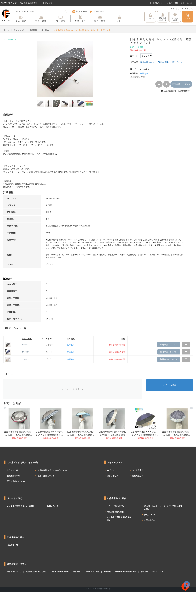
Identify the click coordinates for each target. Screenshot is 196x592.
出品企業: (134, 62)
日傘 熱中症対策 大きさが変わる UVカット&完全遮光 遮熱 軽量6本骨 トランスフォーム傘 (81, 433)
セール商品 (99, 11)
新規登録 (162, 19)
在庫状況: (134, 73)
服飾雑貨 (33, 30)
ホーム (6, 30)
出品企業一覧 (12, 545)
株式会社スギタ (147, 62)
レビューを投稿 (10, 39)
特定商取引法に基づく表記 (36, 571)
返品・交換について (46, 475)
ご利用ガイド (156, 3)
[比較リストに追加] (159, 84)
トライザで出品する (115, 506)
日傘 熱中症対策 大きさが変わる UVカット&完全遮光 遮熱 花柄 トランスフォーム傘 (176, 433)
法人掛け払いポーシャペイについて (52, 470)
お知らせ (144, 571)
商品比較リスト (138, 475)
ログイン (150, 18)
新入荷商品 (81, 11)
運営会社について (14, 571)
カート (187, 18)
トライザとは (12, 470)
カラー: (133, 55)
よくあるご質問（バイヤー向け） (21, 506)
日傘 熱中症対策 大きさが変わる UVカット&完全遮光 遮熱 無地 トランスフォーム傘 (144, 433)
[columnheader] (32, 338)
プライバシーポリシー (60, 571)
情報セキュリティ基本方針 (125, 571)
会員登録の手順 (13, 475)
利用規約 (107, 571)
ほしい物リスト (113, 475)
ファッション (19, 30)
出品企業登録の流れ (115, 511)
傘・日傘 (45, 30)
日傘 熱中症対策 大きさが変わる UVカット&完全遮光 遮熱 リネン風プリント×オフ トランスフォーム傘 (113, 433)
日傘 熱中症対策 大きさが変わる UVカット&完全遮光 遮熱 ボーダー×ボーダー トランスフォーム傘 (18, 433)
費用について (149, 514)
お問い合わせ (186, 3)
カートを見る (137, 470)
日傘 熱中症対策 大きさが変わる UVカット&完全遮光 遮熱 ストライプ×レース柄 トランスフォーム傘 (49, 433)
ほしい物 (175, 19)
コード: (133, 68)
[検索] (66, 11)
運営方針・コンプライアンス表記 (86, 571)
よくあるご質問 (171, 3)
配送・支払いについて (16, 481)
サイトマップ (158, 571)
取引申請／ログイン (181, 84)
